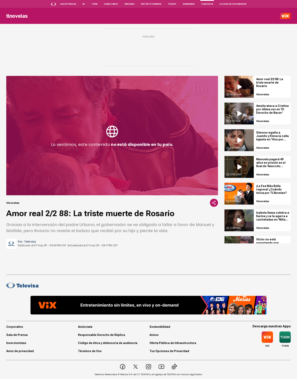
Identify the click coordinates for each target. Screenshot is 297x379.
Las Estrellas (68, 4)
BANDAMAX (189, 4)
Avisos (154, 335)
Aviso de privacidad (20, 351)
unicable (129, 4)
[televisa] (17, 16)
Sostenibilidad (160, 326)
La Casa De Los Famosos (233, 4)
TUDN (94, 4)
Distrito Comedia (151, 4)
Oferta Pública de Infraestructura (173, 343)
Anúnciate (85, 326)
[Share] (214, 203)
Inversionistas (16, 343)
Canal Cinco (111, 4)
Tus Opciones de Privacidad (169, 351)
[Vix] (285, 16)
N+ (84, 4)
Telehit (172, 4)
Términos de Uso (90, 351)
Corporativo (14, 326)
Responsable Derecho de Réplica (101, 335)
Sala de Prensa (17, 335)
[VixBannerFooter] (148, 305)
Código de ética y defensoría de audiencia (107, 343)
